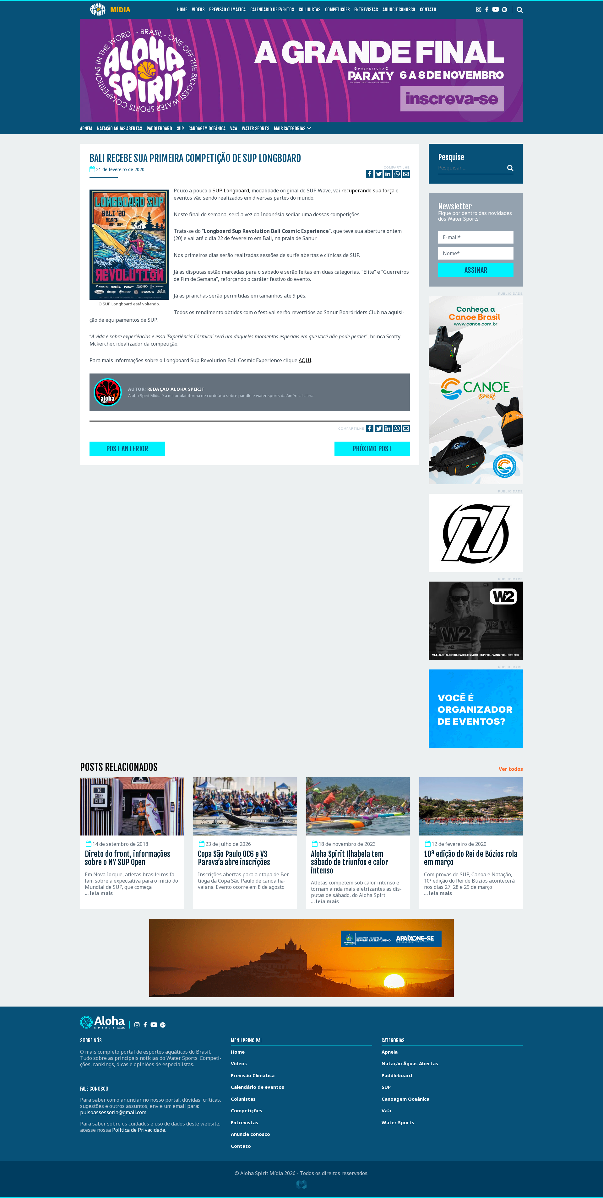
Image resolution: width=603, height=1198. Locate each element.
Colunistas (309, 10)
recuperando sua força (367, 190)
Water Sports (255, 129)
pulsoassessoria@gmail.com (113, 1112)
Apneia (86, 129)
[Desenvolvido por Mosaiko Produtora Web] (301, 1184)
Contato (428, 10)
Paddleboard (159, 129)
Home (182, 10)
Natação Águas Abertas (119, 129)
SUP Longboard (231, 190)
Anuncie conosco (399, 10)
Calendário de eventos (272, 10)
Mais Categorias (289, 129)
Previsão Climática (227, 10)
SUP (180, 129)
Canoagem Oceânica (206, 129)
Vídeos (198, 10)
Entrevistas (366, 10)
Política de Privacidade (138, 1129)
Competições (337, 10)
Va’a (233, 129)
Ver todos (511, 769)
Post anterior (127, 448)
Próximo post (372, 448)
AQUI (305, 360)
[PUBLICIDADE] (476, 390)
